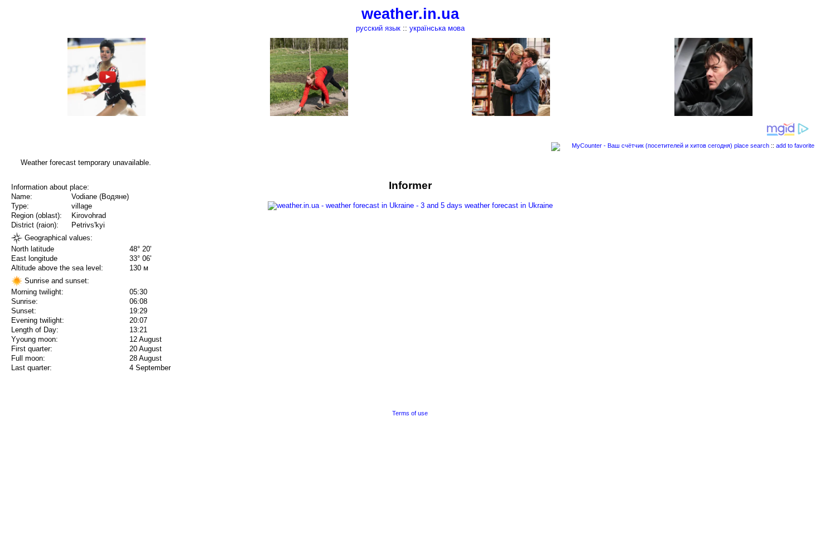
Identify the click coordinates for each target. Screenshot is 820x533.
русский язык (378, 28)
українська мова (437, 28)
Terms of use (410, 413)
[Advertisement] (707, 258)
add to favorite (795, 145)
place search (751, 145)
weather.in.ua (410, 14)
